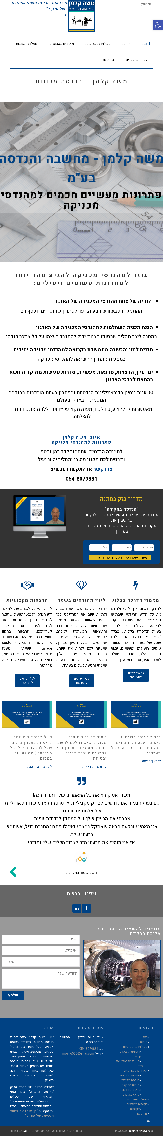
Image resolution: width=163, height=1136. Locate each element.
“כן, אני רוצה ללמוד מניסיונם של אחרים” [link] (32, 1113)
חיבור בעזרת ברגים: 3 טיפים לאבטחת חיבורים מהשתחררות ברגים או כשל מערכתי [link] (136, 745)
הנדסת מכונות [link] (130, 1080)
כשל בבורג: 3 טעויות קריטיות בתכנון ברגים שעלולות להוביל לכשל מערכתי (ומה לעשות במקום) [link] (31, 747)
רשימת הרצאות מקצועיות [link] (131, 1054)
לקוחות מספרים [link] (137, 1104)
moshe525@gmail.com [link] (78, 1053)
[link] (158, 25)
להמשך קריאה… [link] (150, 761)
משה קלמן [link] (121, 1131)
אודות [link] (143, 1042)
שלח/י (13, 995)
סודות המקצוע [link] (130, 1085)
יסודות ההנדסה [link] (130, 1075)
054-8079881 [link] (88, 1048)
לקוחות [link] (135, 1109)
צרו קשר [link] (103, 469)
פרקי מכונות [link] (131, 1094)
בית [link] (145, 1037)
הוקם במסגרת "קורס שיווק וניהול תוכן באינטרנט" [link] (55, 1131)
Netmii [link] (14, 1131)
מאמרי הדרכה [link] (131, 1089)
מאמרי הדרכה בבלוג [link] (135, 600)
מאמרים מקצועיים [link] (135, 1070)
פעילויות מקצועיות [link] (135, 1046)
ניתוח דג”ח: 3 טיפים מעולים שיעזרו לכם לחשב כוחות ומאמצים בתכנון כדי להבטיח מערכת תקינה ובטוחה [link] (82, 747)
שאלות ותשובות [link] (137, 1099)
